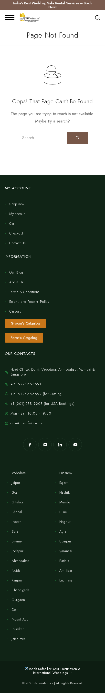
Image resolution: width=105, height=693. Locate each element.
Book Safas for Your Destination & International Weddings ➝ (54, 670)
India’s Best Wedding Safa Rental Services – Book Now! (52, 5)
